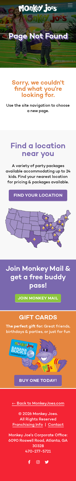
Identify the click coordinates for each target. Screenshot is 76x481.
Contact (56, 424)
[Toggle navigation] (70, 5)
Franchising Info (27, 424)
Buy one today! (38, 380)
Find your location (38, 195)
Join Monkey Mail (38, 298)
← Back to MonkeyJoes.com (38, 403)
